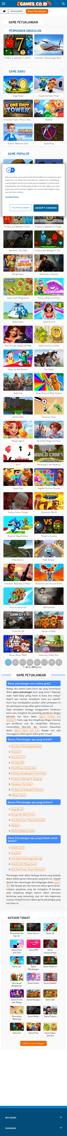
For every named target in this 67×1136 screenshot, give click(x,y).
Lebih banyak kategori (33, 1043)
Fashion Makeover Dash (23, 830)
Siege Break (17, 809)
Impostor (16, 751)
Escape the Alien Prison (23, 814)
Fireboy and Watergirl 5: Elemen (27, 789)
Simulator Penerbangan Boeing (26, 746)
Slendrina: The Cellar (22, 784)
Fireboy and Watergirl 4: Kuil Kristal (28, 773)
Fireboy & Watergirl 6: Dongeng (26, 778)
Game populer (17, 11)
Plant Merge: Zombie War (24, 768)
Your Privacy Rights (20, 207)
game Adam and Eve (27, 730)
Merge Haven (19, 795)
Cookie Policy (12, 196)
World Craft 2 (18, 757)
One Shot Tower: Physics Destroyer (28, 820)
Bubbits (15, 825)
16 (51, 662)
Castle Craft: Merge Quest (24, 863)
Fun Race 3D (17, 762)
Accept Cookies (46, 207)
